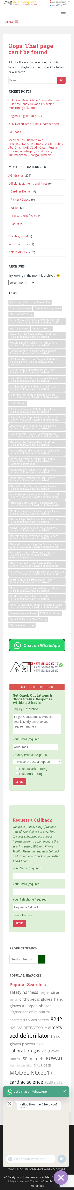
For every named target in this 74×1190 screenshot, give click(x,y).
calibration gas (24, 1051)
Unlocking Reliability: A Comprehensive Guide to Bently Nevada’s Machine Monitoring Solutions (33, 104)
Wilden (14, 207)
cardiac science (26, 1081)
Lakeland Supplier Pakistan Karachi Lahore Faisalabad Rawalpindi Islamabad (34, 388)
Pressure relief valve (23, 216)
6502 (40, 1044)
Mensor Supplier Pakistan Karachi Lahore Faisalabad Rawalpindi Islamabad (33, 529)
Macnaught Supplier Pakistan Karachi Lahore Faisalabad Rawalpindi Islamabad (35, 452)
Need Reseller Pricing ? (36, 687)
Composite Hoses (20, 308)
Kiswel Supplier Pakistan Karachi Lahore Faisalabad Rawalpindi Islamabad (33, 336)
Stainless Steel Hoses (22, 625)
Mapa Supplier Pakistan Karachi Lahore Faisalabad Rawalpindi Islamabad (32, 479)
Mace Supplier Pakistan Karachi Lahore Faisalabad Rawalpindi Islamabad (32, 444)
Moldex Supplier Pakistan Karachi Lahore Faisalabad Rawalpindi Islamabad (33, 598)
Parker (14, 224)
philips (13, 999)
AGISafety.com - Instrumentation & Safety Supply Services (37, 1177)
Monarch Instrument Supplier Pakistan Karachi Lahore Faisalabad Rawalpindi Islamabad (36, 606)
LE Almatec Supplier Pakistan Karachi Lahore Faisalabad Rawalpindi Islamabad (35, 410)
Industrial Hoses (19, 244)
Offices (14, 1059)
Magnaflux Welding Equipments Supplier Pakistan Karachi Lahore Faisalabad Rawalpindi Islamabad (33, 461)
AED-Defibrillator (19, 252)
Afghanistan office (20, 1065)
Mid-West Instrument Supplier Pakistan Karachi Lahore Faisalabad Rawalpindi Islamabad (37, 573)
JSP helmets (33, 1058)
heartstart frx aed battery (29, 1020)
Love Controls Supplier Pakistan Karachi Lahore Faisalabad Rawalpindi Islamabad (34, 435)
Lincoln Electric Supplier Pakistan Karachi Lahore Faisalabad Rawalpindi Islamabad (34, 419)
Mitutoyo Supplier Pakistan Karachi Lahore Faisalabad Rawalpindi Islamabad (34, 589)
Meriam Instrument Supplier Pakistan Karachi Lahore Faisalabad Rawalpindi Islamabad (36, 545)
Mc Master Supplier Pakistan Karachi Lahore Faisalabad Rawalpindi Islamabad (35, 512)
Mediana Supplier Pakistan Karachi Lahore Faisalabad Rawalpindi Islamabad (34, 521)
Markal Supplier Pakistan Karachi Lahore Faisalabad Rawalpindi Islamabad (33, 487)
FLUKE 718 (54, 1082)
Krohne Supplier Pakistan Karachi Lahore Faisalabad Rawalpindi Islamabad (33, 371)
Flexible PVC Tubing (21, 314)
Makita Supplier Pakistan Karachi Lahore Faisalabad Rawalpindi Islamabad (33, 471)
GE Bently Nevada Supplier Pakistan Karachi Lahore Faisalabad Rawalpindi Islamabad (35, 321)
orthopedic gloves (35, 999)
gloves (53, 1050)
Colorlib (47, 1181)
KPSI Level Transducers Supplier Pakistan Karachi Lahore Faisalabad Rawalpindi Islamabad (33, 361)
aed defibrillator (29, 1035)
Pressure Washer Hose (23, 613)
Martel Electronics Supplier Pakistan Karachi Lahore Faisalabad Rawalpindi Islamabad (35, 496)
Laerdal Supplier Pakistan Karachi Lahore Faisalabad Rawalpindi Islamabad (33, 379)
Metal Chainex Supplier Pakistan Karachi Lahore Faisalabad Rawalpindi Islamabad (34, 565)
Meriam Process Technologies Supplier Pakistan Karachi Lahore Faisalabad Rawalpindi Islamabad (32, 555)
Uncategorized (18, 236)
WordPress (37, 1186)
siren (55, 992)
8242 (56, 1019)
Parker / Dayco (20, 199)
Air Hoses (15, 302)
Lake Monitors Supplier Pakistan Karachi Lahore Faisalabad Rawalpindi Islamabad (34, 396)
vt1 (44, 1051)
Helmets (53, 1027)
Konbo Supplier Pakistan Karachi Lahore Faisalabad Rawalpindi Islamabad (33, 352)
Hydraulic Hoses (19, 328)
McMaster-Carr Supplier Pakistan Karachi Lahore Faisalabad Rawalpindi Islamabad (34, 504)
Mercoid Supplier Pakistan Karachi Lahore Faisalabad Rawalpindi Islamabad (34, 537)
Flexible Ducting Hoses (48, 308)
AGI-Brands (16, 175)
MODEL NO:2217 (31, 1072)
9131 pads (43, 1065)
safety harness (23, 992)
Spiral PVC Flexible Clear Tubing (28, 619)
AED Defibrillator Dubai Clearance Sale (34, 124)
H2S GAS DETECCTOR (26, 1027)
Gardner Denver (21, 191)
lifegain (45, 992)
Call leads (14, 132)
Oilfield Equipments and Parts (27, 183)
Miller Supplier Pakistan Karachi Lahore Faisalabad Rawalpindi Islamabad (32, 581)
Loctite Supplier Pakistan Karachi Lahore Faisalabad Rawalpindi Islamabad (33, 427)
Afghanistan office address (30, 1012)
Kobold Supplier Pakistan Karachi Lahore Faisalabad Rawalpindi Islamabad (33, 344)
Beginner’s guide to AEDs (25, 116)
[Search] (61, 80)
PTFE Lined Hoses (50, 613)
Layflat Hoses (17, 403)
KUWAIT (54, 1058)
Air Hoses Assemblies (37, 302)
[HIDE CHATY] (61, 1177)
